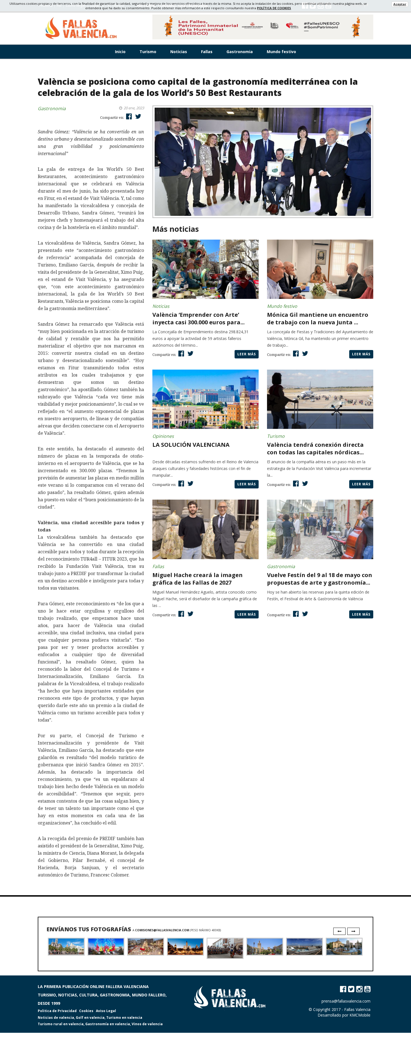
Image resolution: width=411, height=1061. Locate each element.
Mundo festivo (281, 51)
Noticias (178, 51)
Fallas (206, 51)
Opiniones (163, 436)
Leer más (246, 354)
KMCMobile (359, 1015)
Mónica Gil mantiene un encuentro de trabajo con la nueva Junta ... (317, 318)
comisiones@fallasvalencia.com (162, 930)
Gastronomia (239, 51)
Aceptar (399, 4)
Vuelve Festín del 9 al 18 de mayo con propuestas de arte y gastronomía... (319, 578)
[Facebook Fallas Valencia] (343, 989)
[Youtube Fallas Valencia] (367, 989)
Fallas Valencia (357, 1009)
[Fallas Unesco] (262, 27)
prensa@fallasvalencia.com (346, 1001)
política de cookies (274, 8)
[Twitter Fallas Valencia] (351, 989)
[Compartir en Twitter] (137, 116)
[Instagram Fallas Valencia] (359, 989)
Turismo (148, 51)
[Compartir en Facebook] (128, 116)
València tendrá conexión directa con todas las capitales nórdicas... (315, 448)
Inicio (120, 51)
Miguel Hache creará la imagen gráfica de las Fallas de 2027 (197, 578)
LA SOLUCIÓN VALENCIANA (191, 444)
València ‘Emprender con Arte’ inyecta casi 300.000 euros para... (198, 318)
